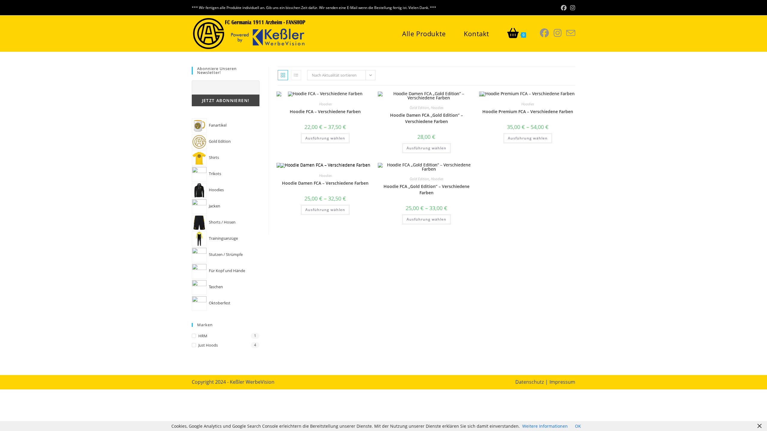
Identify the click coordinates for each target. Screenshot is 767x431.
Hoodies (325, 104)
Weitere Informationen (545, 426)
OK (578, 426)
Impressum (562, 382)
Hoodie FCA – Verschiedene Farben (325, 111)
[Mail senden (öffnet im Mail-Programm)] (571, 33)
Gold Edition (419, 107)
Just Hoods (208, 345)
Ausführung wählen (325, 138)
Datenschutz (529, 382)
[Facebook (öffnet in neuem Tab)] (563, 8)
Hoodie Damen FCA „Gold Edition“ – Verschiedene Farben (426, 118)
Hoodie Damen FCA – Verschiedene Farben (325, 183)
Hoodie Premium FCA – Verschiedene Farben (527, 111)
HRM (202, 336)
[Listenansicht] (296, 75)
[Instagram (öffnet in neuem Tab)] (571, 8)
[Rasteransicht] (283, 75)
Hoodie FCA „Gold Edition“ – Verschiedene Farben (426, 189)
